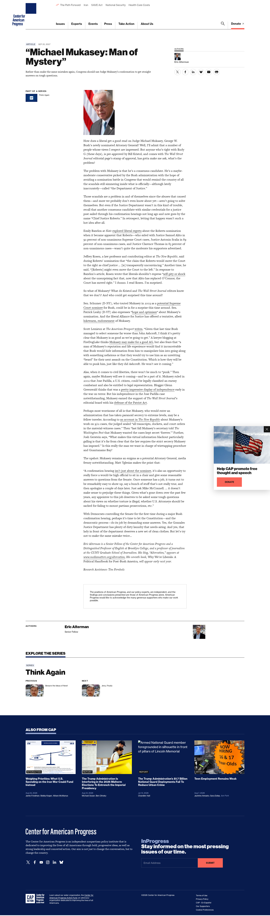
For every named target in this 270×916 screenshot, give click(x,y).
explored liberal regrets (127, 231)
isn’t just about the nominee (133, 471)
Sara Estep (215, 795)
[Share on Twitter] (177, 72)
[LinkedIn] (54, 862)
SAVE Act (96, 5)
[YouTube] (41, 862)
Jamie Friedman (33, 795)
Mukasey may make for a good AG (131, 342)
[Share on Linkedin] (193, 72)
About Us (147, 24)
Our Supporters (203, 906)
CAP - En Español (203, 902)
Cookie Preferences (205, 910)
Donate (236, 23)
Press (108, 24)
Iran (86, 5)
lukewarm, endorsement (99, 321)
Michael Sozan (88, 795)
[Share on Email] (209, 72)
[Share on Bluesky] (201, 72)
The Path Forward (70, 5)
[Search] (223, 25)
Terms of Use (201, 895)
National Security (115, 5)
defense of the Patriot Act (130, 403)
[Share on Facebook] (185, 72)
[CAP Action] (36, 898)
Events (93, 24)
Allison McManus (60, 795)
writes (138, 329)
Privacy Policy (202, 899)
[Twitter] (28, 862)
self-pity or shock (174, 274)
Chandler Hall (144, 795)
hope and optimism (144, 312)
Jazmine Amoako (201, 795)
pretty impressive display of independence (148, 389)
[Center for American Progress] (31, 14)
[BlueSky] (61, 862)
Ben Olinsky (101, 795)
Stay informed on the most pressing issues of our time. (185, 846)
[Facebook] (34, 862)
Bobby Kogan (46, 795)
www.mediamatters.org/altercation (104, 557)
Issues (60, 24)
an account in (140, 419)
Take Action (126, 24)
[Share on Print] (216, 72)
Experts (76, 24)
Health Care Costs (139, 5)
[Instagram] (47, 862)
